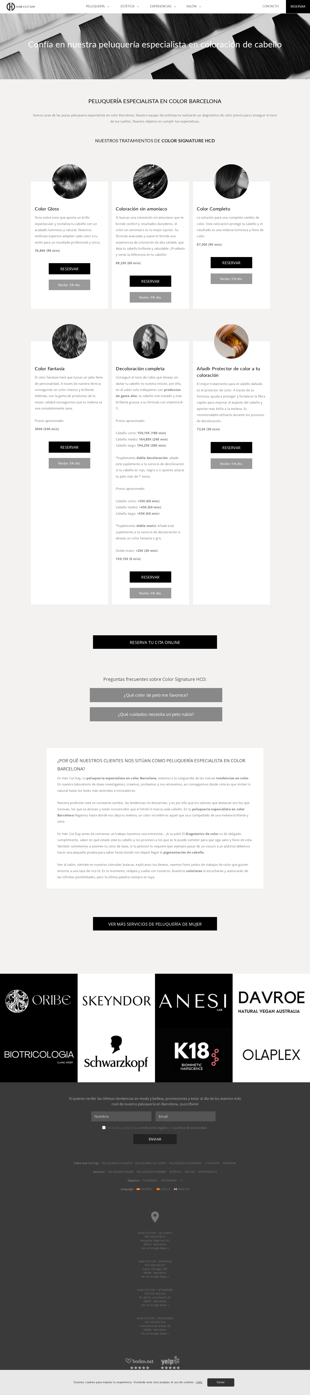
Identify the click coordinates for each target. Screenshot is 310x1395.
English (183, 1189)
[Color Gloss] (69, 202)
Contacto (212, 1163)
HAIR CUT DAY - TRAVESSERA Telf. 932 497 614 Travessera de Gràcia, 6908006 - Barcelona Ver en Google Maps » (155, 1325)
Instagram (169, 1180)
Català (165, 1189)
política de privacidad (190, 1128)
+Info (198, 1382)
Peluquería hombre (151, 1172)
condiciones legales (153, 1128)
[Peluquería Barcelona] (21, 10)
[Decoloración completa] (150, 362)
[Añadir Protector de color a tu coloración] (231, 362)
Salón (191, 6)
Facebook (150, 1180)
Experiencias (207, 1172)
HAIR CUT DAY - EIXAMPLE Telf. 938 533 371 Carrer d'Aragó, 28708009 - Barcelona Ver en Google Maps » (155, 1268)
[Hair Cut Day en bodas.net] (140, 1368)
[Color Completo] (231, 202)
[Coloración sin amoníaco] (150, 202)
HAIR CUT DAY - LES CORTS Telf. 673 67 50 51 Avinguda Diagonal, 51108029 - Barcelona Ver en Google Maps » (155, 1240)
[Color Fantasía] (69, 362)
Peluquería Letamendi (185, 1163)
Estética (176, 1172)
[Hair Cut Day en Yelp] (170, 1368)
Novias (190, 1172)
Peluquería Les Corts (150, 1163)
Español (146, 1189)
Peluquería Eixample (117, 1163)
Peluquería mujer (120, 1172)
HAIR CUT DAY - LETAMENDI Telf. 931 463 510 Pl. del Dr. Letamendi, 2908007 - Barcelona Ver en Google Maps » (155, 1297)
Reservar (229, 1163)
